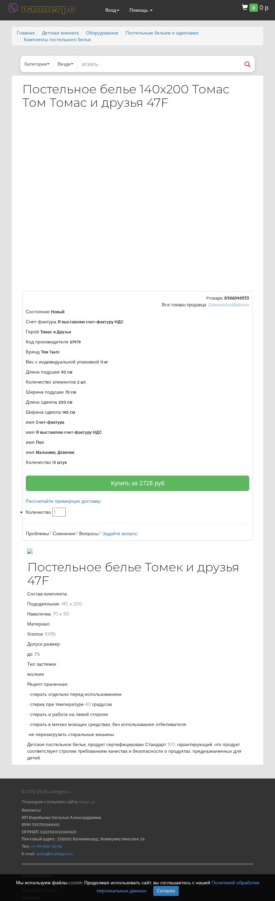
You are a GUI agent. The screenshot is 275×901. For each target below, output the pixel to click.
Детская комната (60, 33)
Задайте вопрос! (120, 533)
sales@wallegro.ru (54, 853)
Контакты (31, 810)
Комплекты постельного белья (57, 39)
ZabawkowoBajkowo (228, 304)
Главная (26, 33)
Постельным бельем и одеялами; (162, 33)
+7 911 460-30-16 (46, 846)
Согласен (166, 890)
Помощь (139, 10)
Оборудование (102, 33)
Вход (110, 10)
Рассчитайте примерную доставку (63, 501)
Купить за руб (137, 483)
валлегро (48, 8)
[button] (241, 132)
